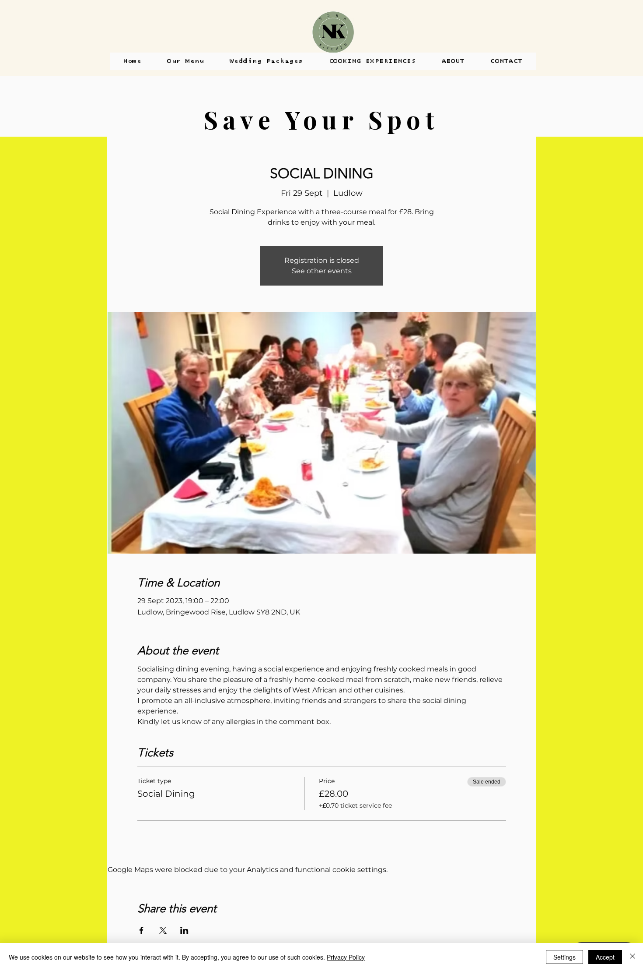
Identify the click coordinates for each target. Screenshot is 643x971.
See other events (322, 271)
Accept (605, 957)
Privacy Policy (346, 957)
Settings (564, 957)
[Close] (632, 957)
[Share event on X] (163, 930)
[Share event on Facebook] (141, 930)
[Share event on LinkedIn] (184, 930)
